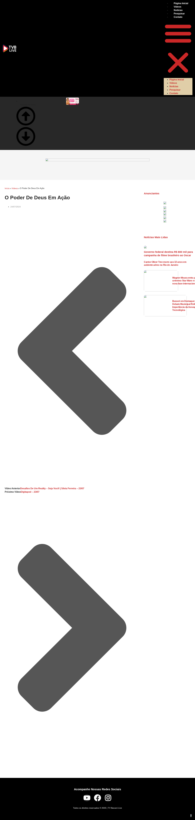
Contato (178, 17)
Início (7, 188)
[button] (178, 48)
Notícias (178, 10)
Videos (177, 7)
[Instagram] (108, 797)
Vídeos (15, 188)
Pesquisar (179, 13)
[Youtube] (87, 797)
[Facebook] (97, 797)
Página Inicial (181, 3)
